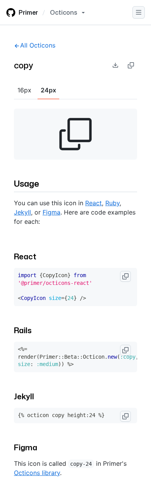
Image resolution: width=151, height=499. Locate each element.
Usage (26, 183)
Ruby (112, 203)
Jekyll (22, 212)
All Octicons (37, 45)
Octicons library (37, 473)
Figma (51, 212)
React (93, 203)
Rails (23, 330)
